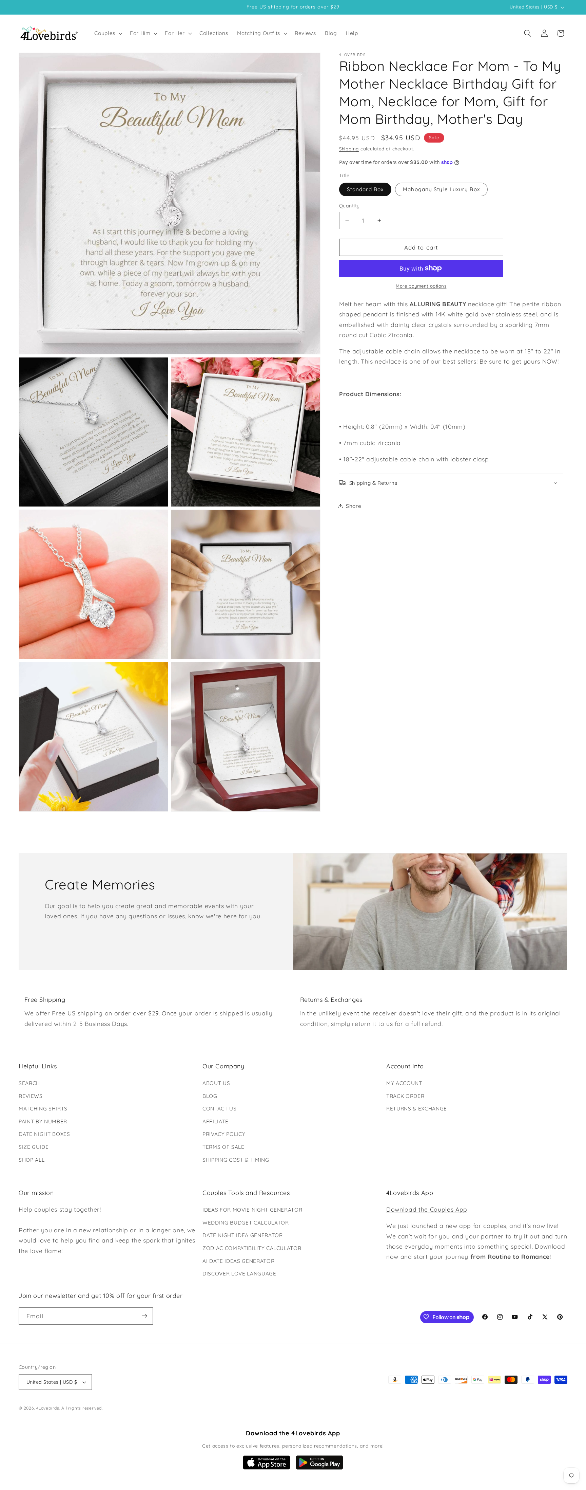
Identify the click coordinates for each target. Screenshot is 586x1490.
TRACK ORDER (405, 1096)
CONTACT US (219, 1108)
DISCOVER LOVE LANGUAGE (239, 1273)
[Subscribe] (144, 1316)
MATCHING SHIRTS (43, 1108)
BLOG (209, 1096)
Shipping (349, 148)
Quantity (349, 206)
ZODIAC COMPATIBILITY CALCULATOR (251, 1248)
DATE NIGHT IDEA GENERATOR (242, 1235)
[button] (107, 33)
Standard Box (365, 189)
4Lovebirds (47, 1408)
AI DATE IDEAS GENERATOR (238, 1261)
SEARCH (29, 1083)
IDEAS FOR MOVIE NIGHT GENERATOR (252, 1210)
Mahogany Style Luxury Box (441, 189)
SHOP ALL (31, 1160)
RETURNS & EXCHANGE (416, 1108)
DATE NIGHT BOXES (44, 1134)
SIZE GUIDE (34, 1147)
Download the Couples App (426, 1209)
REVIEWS (31, 1096)
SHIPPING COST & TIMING (235, 1160)
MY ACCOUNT (404, 1083)
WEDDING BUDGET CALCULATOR (245, 1222)
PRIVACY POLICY (223, 1134)
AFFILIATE (215, 1121)
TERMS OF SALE (223, 1147)
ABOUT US (216, 1083)
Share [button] (353, 505)
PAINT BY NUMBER (43, 1121)
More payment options (421, 286)
